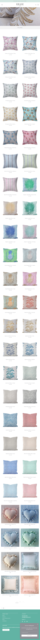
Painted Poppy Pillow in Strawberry (29, 147)
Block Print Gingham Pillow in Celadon (30, 477)
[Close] (37, 624)
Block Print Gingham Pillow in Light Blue (10, 500)
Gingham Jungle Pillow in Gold (10, 218)
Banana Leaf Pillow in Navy (10, 359)
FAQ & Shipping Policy (6, 618)
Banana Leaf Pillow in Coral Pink (30, 312)
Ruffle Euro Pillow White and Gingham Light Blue (10, 594)
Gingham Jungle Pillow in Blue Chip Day (29, 194)
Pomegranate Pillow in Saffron (10, 124)
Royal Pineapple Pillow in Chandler (10, 265)
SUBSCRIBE (6, 629)
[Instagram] (24, 621)
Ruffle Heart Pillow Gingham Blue (29, 524)
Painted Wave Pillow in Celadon (30, 383)
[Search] (35, 4)
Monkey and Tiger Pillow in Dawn (10, 53)
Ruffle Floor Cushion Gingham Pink (29, 594)
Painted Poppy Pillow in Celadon (29, 124)
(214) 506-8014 (25, 615)
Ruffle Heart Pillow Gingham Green (29, 547)
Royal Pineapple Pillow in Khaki (10, 288)
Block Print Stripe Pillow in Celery (29, 171)
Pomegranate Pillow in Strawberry (29, 100)
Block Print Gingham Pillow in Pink (29, 500)
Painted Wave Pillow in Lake (10, 430)
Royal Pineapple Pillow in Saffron (10, 312)
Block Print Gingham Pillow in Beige (29, 453)
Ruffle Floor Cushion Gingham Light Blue (29, 571)
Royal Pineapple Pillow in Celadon (29, 265)
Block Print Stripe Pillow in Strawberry (10, 194)
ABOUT (3, 615)
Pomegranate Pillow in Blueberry (29, 77)
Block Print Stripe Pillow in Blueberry (10, 171)
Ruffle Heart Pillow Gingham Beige (10, 571)
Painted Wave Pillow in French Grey (29, 406)
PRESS (3, 619)
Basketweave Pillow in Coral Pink (29, 430)
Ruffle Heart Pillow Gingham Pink (10, 524)
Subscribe (29, 635)
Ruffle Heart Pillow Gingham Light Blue (10, 547)
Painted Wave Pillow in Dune (10, 406)
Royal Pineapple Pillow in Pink (29, 288)
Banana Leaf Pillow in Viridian (10, 383)
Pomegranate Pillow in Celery (10, 100)
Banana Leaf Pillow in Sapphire (30, 359)
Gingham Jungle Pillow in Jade (30, 218)
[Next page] (23, 602)
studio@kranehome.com (26, 617)
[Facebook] (22, 621)
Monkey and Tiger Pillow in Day (30, 53)
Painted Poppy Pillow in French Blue (10, 147)
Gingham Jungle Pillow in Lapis (10, 241)
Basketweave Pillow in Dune (10, 453)
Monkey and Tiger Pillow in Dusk (10, 77)
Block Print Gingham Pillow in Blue (10, 477)
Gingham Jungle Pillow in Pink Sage (29, 241)
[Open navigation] (2, 4)
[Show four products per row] (3, 608)
